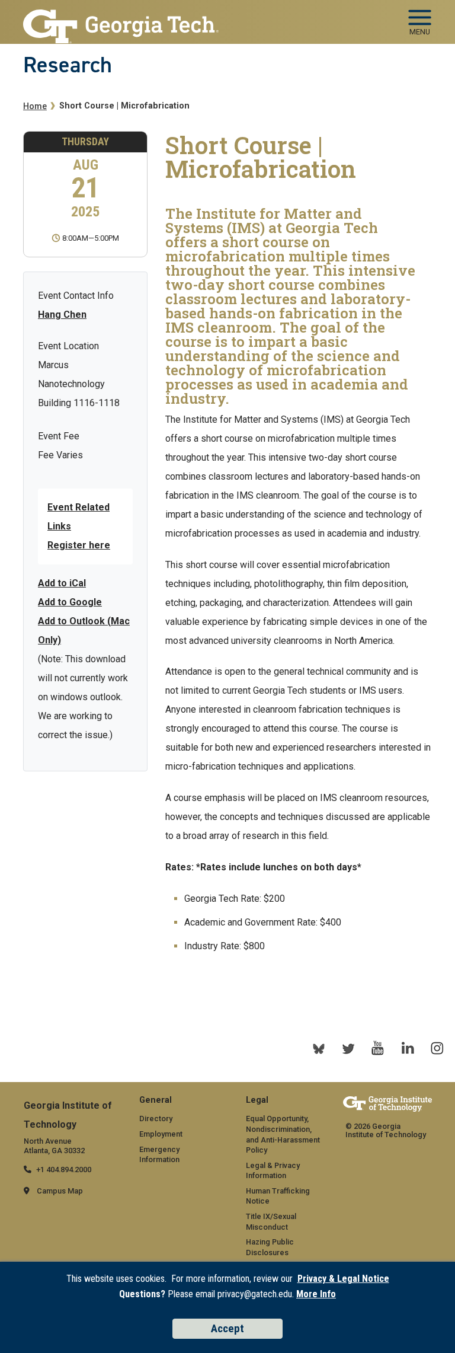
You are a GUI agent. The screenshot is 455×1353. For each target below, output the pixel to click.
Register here (78, 545)
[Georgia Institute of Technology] (121, 18)
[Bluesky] (319, 1048)
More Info (316, 1294)
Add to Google (70, 602)
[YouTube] (378, 1048)
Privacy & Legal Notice (343, 1278)
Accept (227, 1328)
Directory (155, 1118)
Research (67, 64)
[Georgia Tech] (387, 1106)
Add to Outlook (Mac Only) (84, 630)
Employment (160, 1133)
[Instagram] (437, 1048)
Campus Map (60, 1190)
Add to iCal (62, 583)
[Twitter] (348, 1048)
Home (35, 106)
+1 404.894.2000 (63, 1169)
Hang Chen (62, 314)
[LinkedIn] (407, 1048)
